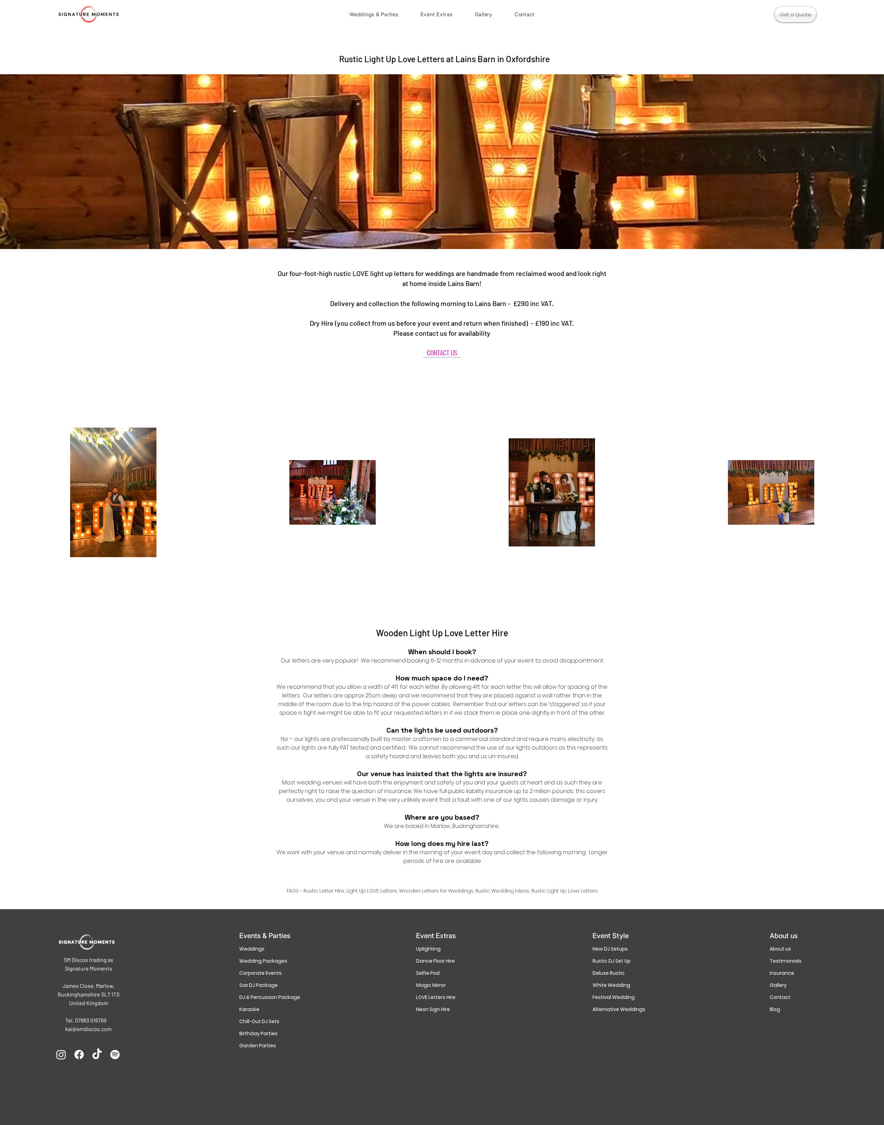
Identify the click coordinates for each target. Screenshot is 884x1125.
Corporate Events (260, 973)
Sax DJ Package (258, 985)
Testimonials (785, 960)
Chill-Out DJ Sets (259, 1021)
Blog (775, 1009)
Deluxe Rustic (609, 973)
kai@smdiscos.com (88, 1029)
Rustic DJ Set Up (612, 960)
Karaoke (249, 1009)
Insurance (782, 973)
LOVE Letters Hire (435, 997)
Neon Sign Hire (433, 1009)
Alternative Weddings (618, 1009)
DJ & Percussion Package (265, 997)
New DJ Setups (610, 948)
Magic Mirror (431, 985)
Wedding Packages (263, 960)
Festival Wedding (614, 997)
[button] (374, 14)
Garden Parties (257, 1045)
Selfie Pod (428, 973)
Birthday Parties (258, 1033)
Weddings (252, 948)
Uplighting (428, 948)
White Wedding (611, 985)
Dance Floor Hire (435, 960)
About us (780, 948)
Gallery (778, 985)
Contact (780, 997)
